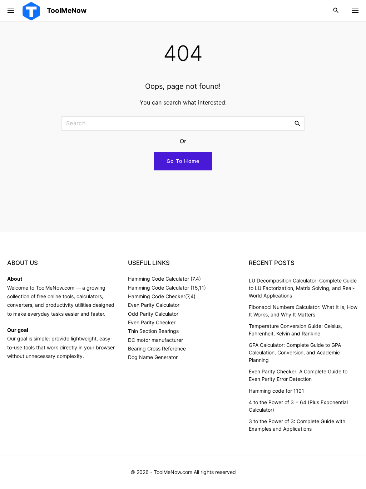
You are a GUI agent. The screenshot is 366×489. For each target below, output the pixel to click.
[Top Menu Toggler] (355, 11)
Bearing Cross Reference (157, 348)
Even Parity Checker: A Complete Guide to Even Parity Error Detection (298, 375)
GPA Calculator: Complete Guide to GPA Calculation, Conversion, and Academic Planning (295, 352)
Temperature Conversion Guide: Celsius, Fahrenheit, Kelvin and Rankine (295, 330)
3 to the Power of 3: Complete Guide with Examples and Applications (297, 425)
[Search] (297, 123)
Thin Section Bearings (153, 331)
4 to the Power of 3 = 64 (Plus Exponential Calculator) (298, 406)
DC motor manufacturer (155, 340)
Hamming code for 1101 (276, 391)
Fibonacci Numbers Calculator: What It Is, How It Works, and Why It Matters (303, 311)
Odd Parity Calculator (153, 314)
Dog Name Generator (153, 357)
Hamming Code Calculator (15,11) (167, 288)
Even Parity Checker (151, 322)
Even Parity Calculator (153, 305)
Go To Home (183, 161)
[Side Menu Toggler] (11, 11)
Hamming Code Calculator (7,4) (164, 279)
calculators (89, 296)
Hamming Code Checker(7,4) (162, 296)
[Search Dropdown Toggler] (336, 10)
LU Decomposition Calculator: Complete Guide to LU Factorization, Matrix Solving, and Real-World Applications (303, 288)
